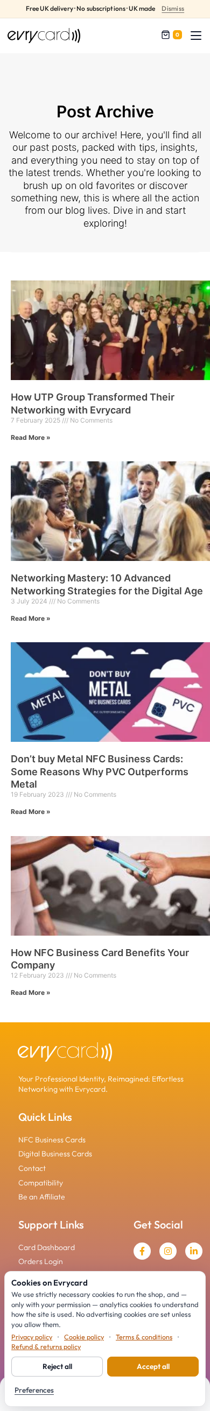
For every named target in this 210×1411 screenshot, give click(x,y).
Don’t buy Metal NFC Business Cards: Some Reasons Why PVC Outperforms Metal (99, 771)
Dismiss (173, 8)
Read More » (31, 437)
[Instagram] (168, 1251)
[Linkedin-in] (193, 1251)
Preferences (34, 1390)
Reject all (57, 1366)
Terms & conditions (144, 1336)
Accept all (153, 1366)
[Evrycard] (44, 35)
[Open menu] (196, 35)
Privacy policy (31, 1336)
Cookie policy (84, 1336)
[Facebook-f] (142, 1251)
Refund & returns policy (46, 1346)
